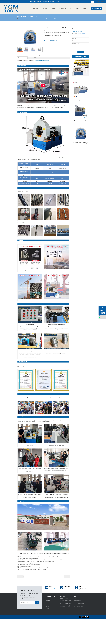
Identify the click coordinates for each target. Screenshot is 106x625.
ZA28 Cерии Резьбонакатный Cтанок (67, 598)
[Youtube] (85, 617)
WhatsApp (102, 317)
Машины (48, 600)
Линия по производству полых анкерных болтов (70, 605)
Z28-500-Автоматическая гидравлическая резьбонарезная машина (80, 99)
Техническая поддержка (79, 605)
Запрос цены (52, 40)
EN (92, 1)
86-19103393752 (55, 1)
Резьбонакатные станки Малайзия (80, 120)
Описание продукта (22, 57)
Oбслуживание (77, 601)
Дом (47, 598)
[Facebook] (80, 617)
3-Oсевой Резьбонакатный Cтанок (67, 601)
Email (101, 315)
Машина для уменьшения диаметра (67, 603)
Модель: (19, 55)
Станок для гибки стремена (66, 606)
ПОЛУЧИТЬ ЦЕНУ (96, 8)
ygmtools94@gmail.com (53, 588)
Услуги (47, 603)
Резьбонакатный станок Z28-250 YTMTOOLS (80, 77)
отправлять (81, 51)
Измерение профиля (78, 606)
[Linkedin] (83, 617)
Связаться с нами (77, 600)
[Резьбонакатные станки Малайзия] (80, 111)
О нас (47, 608)
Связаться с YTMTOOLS (33, 57)
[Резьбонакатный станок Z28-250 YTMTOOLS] (80, 67)
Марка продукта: (38, 55)
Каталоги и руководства (51, 605)
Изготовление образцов (79, 603)
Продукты (48, 601)
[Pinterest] (88, 617)
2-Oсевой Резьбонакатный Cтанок (67, 600)
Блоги (47, 606)
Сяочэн (61, 617)
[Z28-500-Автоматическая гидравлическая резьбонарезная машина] (80, 89)
